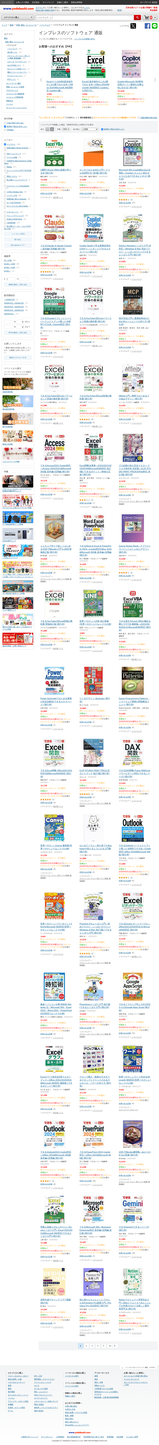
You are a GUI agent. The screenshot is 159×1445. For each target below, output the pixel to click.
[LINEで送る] (154, 28)
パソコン (9, 104)
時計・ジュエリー (41, 1392)
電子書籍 (11, 1392)
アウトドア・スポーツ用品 (18, 1401)
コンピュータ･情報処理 (15, 94)
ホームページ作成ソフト (16, 69)
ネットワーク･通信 (13, 83)
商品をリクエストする (17, 357)
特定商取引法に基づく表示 (94, 1437)
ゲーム (10, 1411)
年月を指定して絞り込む (18, 332)
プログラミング (12, 90)
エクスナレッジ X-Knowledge (18, 186)
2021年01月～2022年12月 (14, 307)
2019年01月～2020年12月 (14, 303)
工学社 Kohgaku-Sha (15, 192)
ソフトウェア (137, 206)
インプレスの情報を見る (84, 39)
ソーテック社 (12, 195)
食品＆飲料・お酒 (15, 1379)
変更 (119, 10)
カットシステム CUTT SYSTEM (19, 170)
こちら (87, 8)
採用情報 (110, 1437)
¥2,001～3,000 (9, 264)
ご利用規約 (60, 1437)
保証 (96, 1379)
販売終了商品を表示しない (114, 129)
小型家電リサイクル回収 (103, 1389)
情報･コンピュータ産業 (15, 87)
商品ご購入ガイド (72, 1422)
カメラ (36, 1385)
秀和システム (12, 176)
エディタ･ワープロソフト (129, 1110)
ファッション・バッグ (42, 1382)
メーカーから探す (72, 1376)
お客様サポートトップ (29, 1437)
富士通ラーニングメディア (17, 180)
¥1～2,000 (8, 260)
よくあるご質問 (132, 1437)
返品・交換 (98, 1382)
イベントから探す (72, 1386)
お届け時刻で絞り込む (148, 117)
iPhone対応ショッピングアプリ (77, 1425)
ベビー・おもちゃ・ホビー (18, 1376)
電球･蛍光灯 (39, 1411)
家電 (9, 1385)
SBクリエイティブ (14, 154)
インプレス (11, 144)
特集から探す (70, 1396)
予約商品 (10, 130)
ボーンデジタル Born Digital (17, 206)
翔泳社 (9, 167)
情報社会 (9, 101)
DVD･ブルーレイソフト (43, 1395)
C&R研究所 (11, 223)
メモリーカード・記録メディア (46, 1401)
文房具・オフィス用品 (16, 1407)
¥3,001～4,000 (9, 267)
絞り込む (17, 239)
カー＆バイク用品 (41, 1389)
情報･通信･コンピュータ (14, 42)
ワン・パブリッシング (15, 215)
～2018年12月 (9, 299)
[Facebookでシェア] (147, 28)
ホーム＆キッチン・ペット (18, 1395)
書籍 (5, 38)
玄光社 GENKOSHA (14, 219)
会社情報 (119, 1437)
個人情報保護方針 (74, 1437)
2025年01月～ (9, 314)
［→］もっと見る (18, 234)
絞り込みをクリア (18, 245)
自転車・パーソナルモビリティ (46, 1407)
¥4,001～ (7, 271)
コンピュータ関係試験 (14, 97)
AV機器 (10, 1404)
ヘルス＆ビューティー (16, 1382)
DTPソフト (11, 79)
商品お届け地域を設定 (45, 10)
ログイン (39, 8)
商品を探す (69, 1419)
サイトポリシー (47, 1437)
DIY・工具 (38, 1376)
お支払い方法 (70, 1409)
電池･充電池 (39, 1404)
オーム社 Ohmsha (14, 202)
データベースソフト (100, 197)
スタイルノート (13, 212)
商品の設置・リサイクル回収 (76, 1412)
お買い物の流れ (71, 1406)
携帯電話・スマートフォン (44, 1379)
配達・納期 (69, 1415)
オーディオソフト (41, 1398)
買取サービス (99, 1385)
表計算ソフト (58, 197)
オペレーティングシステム (16, 108)
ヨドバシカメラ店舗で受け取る (136, 1376)
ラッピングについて (131, 1379)
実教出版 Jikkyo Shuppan (16, 199)
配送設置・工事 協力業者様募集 (106, 1397)
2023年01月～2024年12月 (14, 310)
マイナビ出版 (12, 157)
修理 (96, 1376)
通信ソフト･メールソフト (17, 72)
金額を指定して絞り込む (18, 284)
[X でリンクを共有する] (133, 28)
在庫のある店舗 (46, 193)
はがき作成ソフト (14, 65)
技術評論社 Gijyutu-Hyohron (17, 148)
